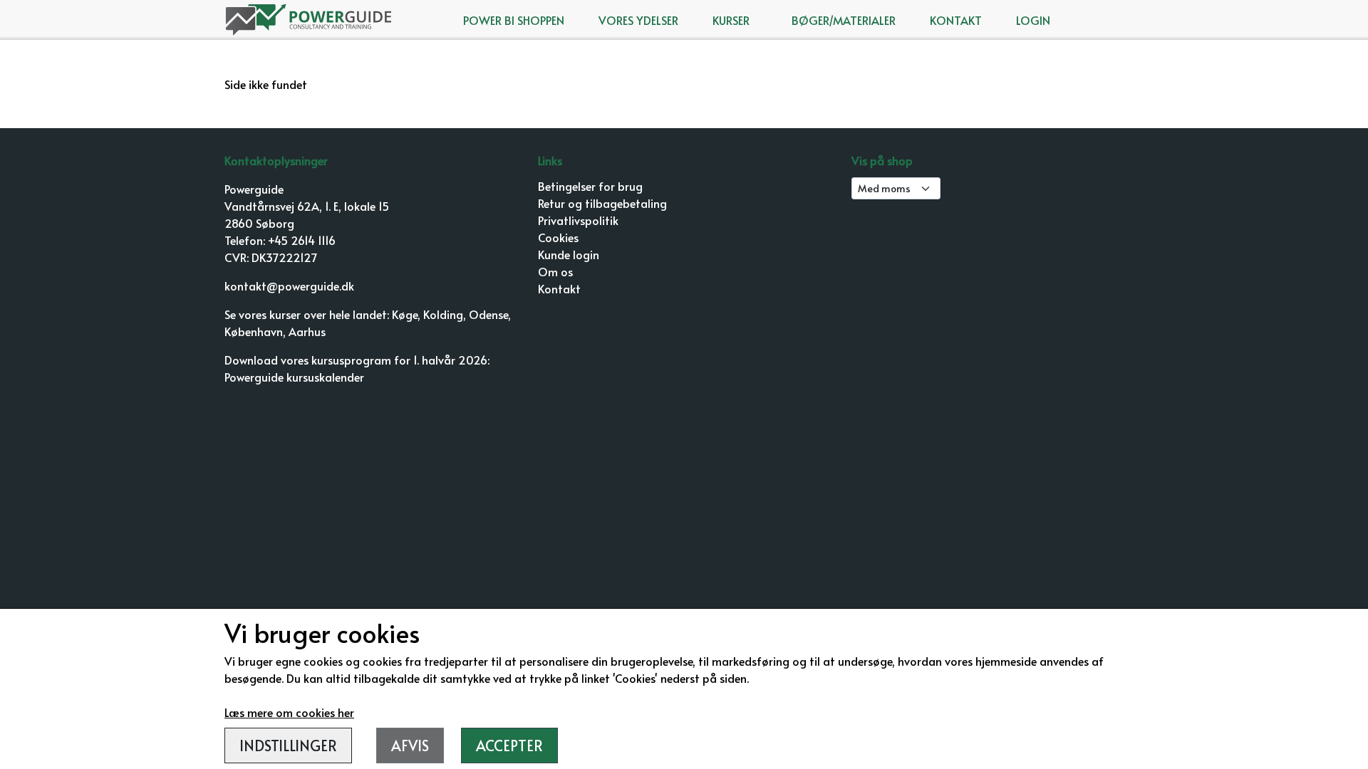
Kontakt (956, 20)
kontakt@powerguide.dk (289, 285)
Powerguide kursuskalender (294, 376)
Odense (488, 314)
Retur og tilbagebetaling (602, 203)
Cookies (558, 237)
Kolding (443, 314)
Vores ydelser (638, 20)
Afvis (410, 745)
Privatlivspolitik (578, 220)
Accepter (509, 745)
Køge (405, 314)
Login (1033, 20)
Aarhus (307, 331)
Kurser (731, 20)
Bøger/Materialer (844, 20)
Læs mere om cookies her (289, 712)
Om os (555, 271)
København (253, 331)
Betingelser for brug (590, 186)
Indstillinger (288, 745)
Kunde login (568, 254)
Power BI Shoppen (513, 20)
